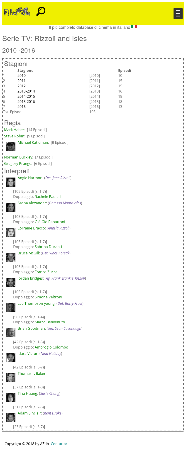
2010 (21, 75)
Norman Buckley (18, 157)
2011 (21, 80)
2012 (21, 85)
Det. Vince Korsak (55, 253)
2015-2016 (26, 101)
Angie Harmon (30, 177)
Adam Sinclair (29, 413)
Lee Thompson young (36, 303)
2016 (21, 106)
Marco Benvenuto (50, 321)
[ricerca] (40, 9)
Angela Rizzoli (58, 228)
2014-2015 (26, 96)
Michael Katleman (33, 142)
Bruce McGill (28, 253)
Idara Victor (28, 353)
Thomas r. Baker (32, 373)
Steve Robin (14, 136)
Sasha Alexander (32, 202)
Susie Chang (49, 393)
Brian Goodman (31, 328)
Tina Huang (27, 393)
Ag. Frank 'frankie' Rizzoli (65, 278)
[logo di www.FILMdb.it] (17, 10)
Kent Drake (52, 413)
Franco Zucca (46, 271)
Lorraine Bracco (31, 228)
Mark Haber (14, 129)
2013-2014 (26, 91)
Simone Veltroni (48, 297)
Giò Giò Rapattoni (50, 221)
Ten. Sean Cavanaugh (64, 328)
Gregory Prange (17, 163)
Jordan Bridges (30, 278)
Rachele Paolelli (48, 196)
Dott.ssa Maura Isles (65, 202)
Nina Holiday (51, 353)
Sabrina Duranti (48, 246)
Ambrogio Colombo (51, 347)
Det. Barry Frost (70, 303)
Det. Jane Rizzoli (57, 177)
